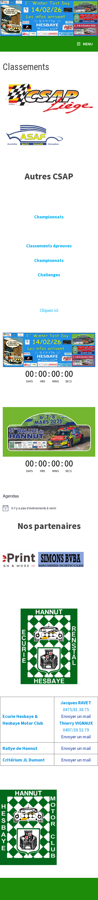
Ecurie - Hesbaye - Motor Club (58, 885)
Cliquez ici (49, 310)
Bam (54, 891)
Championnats (49, 217)
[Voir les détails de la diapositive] (48, 559)
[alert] (49, 508)
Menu (88, 43)
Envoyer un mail (76, 716)
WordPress (35, 891)
